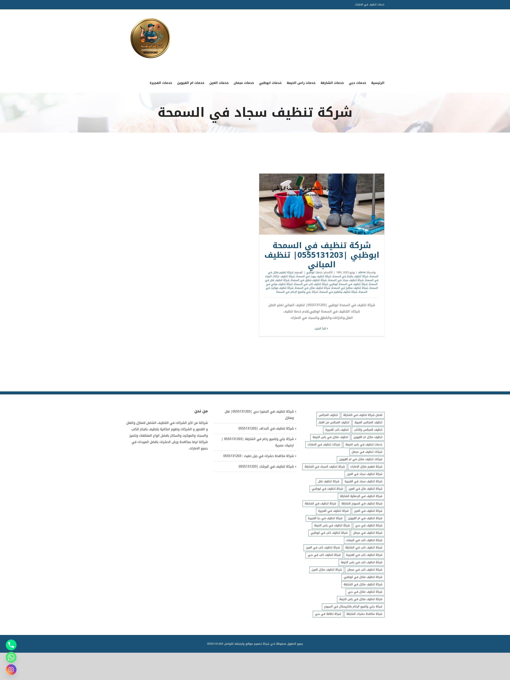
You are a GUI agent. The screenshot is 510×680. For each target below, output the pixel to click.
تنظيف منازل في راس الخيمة (330, 437)
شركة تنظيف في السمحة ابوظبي (349, 284)
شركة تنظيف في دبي (368, 525)
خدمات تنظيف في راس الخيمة (363, 444)
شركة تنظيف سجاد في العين (364, 474)
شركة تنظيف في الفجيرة (333, 511)
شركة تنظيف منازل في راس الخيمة (360, 599)
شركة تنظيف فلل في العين (365, 488)
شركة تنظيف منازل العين (327, 569)
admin (362, 272)
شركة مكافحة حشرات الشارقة (364, 614)
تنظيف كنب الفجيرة (337, 429)
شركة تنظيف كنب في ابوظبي (329, 533)
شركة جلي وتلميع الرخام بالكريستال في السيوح (353, 606)
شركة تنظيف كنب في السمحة (311, 284)
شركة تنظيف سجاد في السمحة (346, 280)
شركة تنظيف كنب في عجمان (364, 569)
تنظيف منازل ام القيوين (367, 437)
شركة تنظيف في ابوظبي (327, 488)
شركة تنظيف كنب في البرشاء (364, 540)
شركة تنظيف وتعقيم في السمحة (338, 291)
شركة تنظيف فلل (328, 481)
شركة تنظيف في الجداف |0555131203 (266, 428)
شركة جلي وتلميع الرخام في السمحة (297, 291)
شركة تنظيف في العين (368, 511)
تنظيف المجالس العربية (368, 422)
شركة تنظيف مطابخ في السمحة (350, 287)
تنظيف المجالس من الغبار (334, 422)
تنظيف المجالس (328, 415)
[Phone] (11, 645)
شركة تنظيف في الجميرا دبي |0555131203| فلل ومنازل (259, 414)
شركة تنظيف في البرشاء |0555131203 (266, 466)
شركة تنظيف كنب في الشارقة (363, 547)
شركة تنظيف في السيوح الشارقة (361, 503)
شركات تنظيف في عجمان (367, 452)
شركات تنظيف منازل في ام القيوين (360, 459)
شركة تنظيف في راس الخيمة (332, 525)
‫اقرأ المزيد (321, 328)
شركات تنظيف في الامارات (324, 444)
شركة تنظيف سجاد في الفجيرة (363, 481)
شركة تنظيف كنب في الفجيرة (364, 555)
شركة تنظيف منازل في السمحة (312, 287)
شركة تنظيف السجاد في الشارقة (325, 466)
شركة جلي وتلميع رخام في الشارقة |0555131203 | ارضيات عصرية (257, 442)
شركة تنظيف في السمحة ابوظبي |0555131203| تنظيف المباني (322, 204)
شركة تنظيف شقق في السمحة (309, 280)
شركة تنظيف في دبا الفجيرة (325, 518)
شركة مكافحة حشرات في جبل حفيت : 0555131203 (258, 456)
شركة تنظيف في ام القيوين (365, 518)
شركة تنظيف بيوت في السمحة (313, 276)
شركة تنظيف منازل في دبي (365, 592)
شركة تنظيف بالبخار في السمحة (350, 276)
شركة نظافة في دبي (328, 614)
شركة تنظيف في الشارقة (320, 503)
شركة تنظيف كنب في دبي (324, 555)
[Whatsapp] (11, 657)
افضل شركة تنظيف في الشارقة (362, 415)
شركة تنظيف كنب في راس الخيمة (361, 562)
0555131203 (215, 644)
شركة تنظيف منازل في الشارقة (363, 584)
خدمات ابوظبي (314, 272)
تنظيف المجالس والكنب (368, 429)
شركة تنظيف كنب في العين (323, 547)
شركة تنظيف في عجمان (367, 533)
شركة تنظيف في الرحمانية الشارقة (361, 496)
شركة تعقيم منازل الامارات (366, 466)
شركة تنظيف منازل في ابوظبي (363, 577)
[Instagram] (11, 669)
